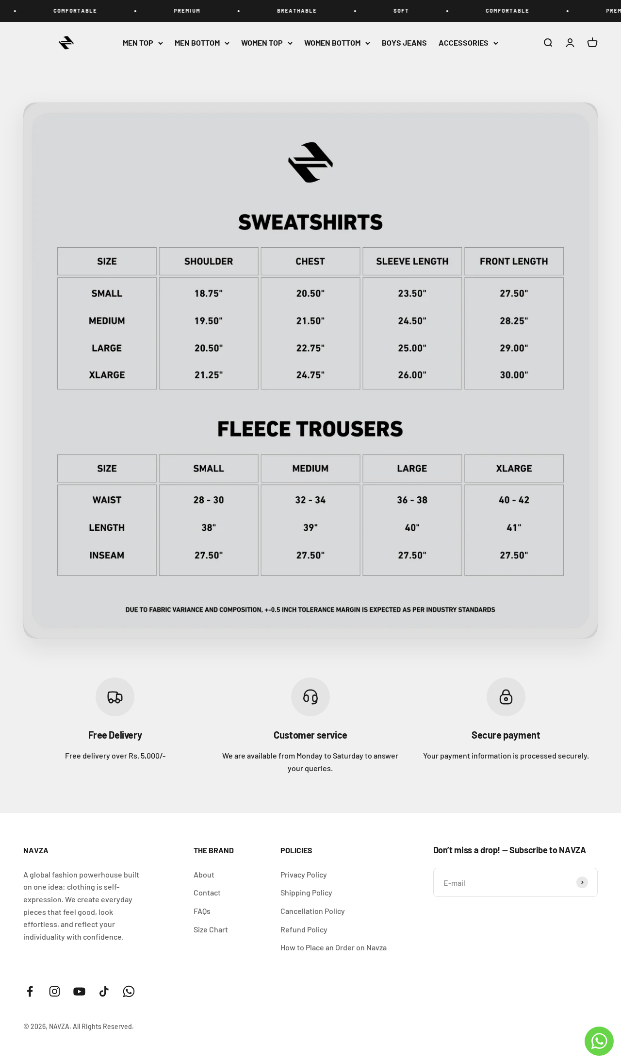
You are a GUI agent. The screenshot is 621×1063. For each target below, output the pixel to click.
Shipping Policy (306, 892)
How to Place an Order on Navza (333, 947)
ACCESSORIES (464, 42)
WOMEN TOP (262, 42)
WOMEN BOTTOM (332, 42)
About (204, 874)
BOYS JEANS (404, 42)
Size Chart (211, 929)
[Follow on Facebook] (29, 991)
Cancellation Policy (312, 910)
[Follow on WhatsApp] (128, 991)
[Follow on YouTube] (79, 991)
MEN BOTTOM (197, 42)
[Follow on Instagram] (54, 991)
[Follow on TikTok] (104, 991)
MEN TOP (138, 42)
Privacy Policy (303, 874)
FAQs (202, 910)
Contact (207, 892)
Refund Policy (303, 929)
